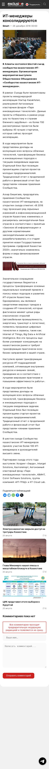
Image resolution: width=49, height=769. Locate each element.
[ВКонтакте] (5, 495)
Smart (6, 25)
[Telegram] (9, 495)
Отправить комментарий (18, 675)
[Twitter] (21, 495)
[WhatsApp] (13, 495)
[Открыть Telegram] (42, 761)
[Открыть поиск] (44, 4)
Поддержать (34, 4)
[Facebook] (17, 495)
